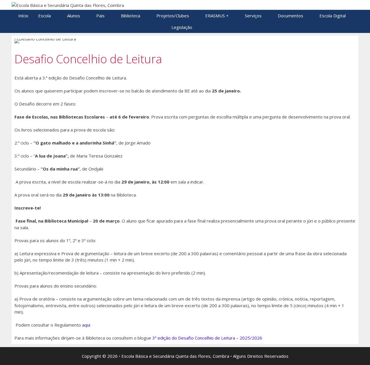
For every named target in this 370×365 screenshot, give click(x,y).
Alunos (73, 15)
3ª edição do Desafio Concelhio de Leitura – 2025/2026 (207, 338)
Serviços (253, 15)
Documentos (290, 15)
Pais (100, 15)
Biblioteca (130, 15)
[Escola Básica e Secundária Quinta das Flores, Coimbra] (68, 5)
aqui (86, 325)
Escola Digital (332, 15)
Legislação (181, 27)
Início (23, 15)
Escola (44, 15)
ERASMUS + (217, 15)
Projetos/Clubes (172, 15)
